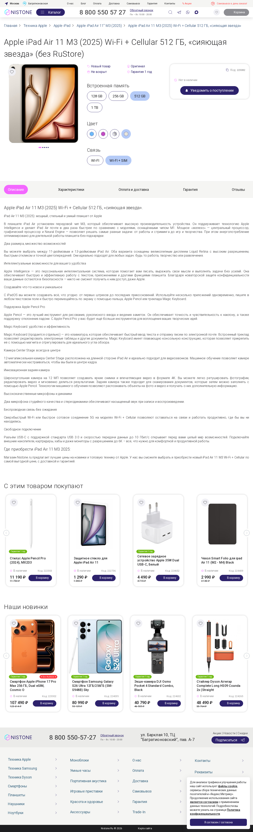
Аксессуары (80, 812)
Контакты (169, 3)
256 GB (118, 96)
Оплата (97, 3)
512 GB (139, 96)
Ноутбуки (15, 813)
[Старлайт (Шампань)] (126, 134)
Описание (16, 189)
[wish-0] (216, 12)
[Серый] (114, 134)
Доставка (114, 3)
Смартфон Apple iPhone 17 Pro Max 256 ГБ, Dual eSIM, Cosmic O (33, 686)
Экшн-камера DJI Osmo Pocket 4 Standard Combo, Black (154, 686)
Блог (83, 3)
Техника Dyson (20, 777)
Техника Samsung (22, 768)
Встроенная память (108, 85)
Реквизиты (204, 772)
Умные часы (80, 770)
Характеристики (71, 189)
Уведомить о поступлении (212, 90)
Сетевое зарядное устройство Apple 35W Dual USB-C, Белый (158, 560)
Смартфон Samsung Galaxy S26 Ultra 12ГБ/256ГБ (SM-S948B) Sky (92, 686)
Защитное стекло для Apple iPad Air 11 (91, 560)
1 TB (94, 107)
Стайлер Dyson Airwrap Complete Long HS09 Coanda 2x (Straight (218, 686)
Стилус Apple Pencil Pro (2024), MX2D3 (28, 560)
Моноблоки (79, 760)
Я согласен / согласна (218, 822)
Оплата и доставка (134, 189)
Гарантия (152, 3)
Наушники (16, 804)
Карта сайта (145, 828)
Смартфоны (17, 786)
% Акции (187, 3)
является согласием (204, 802)
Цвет (92, 123)
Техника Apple (19, 759)
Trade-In (138, 812)
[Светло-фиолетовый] (103, 134)
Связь (93, 150)
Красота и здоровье (86, 802)
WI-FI (95, 160)
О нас (70, 3)
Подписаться (226, 740)
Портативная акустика (88, 781)
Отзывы (238, 189)
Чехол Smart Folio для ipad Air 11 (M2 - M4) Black (221, 560)
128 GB (96, 96)
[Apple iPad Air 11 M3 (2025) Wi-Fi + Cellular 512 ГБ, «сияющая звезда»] (43, 103)
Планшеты (16, 795)
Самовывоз (133, 3)
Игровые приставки (86, 791)
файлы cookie (227, 786)
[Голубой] (91, 134)
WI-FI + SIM (118, 160)
